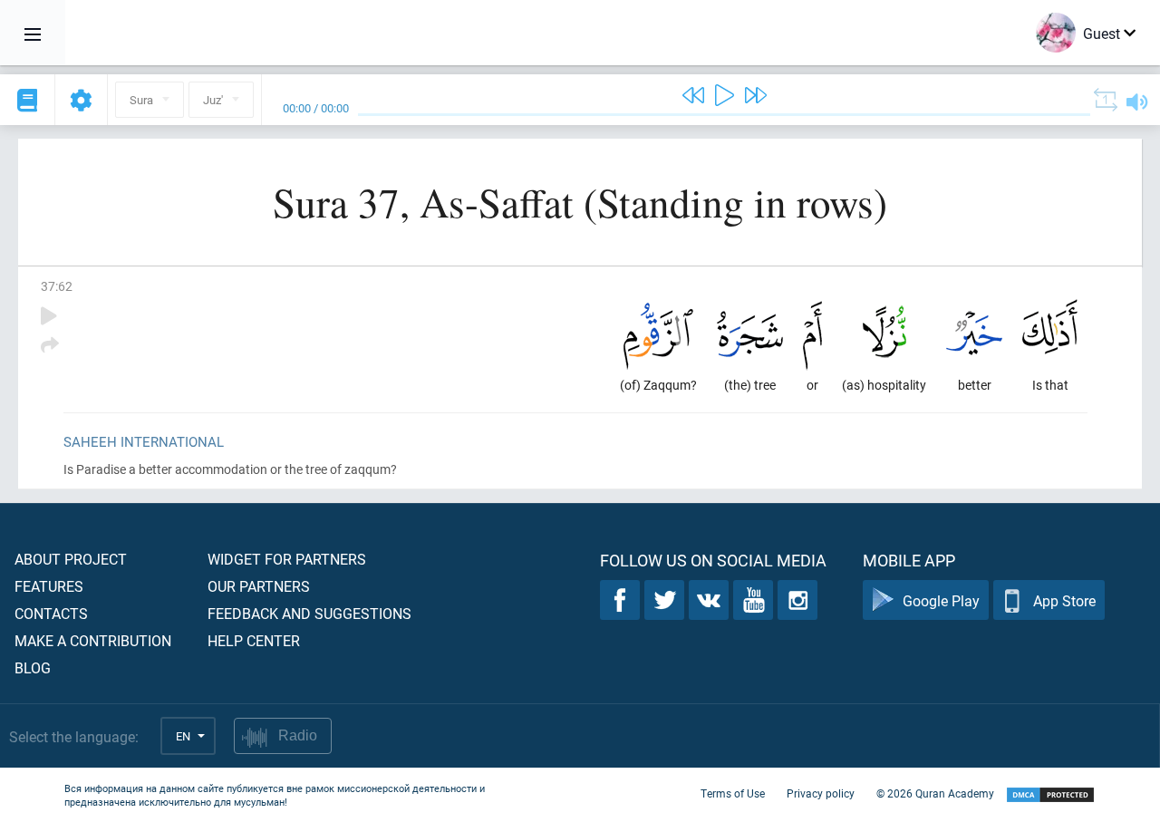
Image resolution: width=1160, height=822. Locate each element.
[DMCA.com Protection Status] (1050, 795)
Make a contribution (92, 640)
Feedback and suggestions (309, 613)
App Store (1064, 600)
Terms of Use (733, 793)
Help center (254, 640)
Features (48, 585)
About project (70, 558)
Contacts (51, 613)
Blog (32, 667)
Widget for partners (287, 558)
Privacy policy (821, 793)
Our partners (259, 585)
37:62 (56, 286)
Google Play (941, 600)
